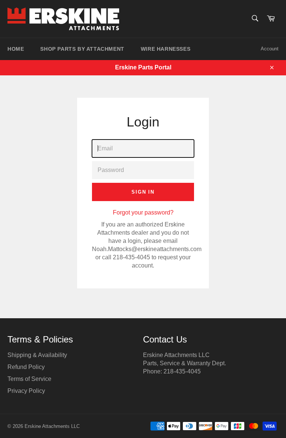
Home (15, 49)
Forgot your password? (143, 212)
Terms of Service (29, 379)
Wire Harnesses (165, 49)
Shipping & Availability (37, 355)
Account (270, 48)
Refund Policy (26, 367)
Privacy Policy (26, 391)
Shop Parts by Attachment (82, 49)
